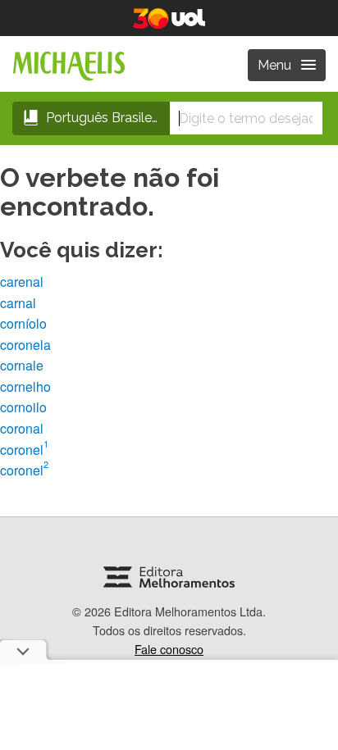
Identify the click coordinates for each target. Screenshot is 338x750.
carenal (21, 281)
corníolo (23, 323)
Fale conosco (169, 648)
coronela (25, 344)
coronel (24, 449)
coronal (21, 428)
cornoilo (23, 407)
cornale (21, 365)
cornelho (25, 386)
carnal (18, 302)
